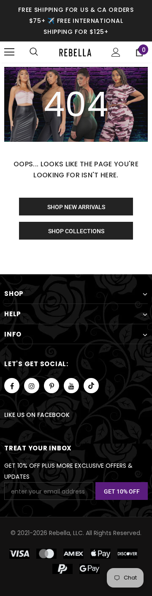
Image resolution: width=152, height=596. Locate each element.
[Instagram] (31, 385)
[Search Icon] (34, 52)
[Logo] (75, 52)
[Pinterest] (51, 385)
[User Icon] (115, 52)
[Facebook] (11, 385)
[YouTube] (71, 385)
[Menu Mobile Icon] (9, 52)
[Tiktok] (91, 385)
